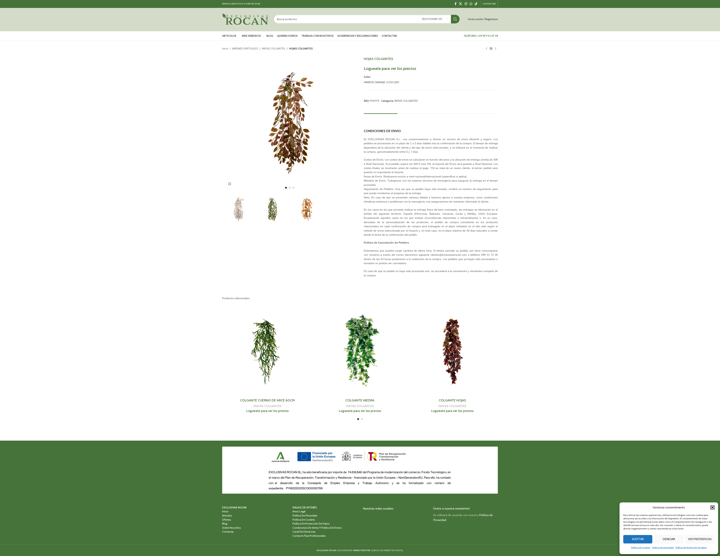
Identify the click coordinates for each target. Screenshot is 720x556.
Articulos (227, 515)
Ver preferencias (700, 539)
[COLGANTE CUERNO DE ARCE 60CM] (267, 351)
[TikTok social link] (476, 4)
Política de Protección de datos (691, 547)
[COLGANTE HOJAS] (452, 351)
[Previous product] (486, 48)
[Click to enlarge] (229, 184)
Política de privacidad (663, 547)
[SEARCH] (455, 19)
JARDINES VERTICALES (245, 48)
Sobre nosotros (231, 527)
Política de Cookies (640, 547)
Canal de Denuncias (304, 531)
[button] (712, 507)
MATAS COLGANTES (273, 48)
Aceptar (638, 539)
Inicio (225, 48)
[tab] (381, 119)
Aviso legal (298, 511)
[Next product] (495, 48)
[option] (286, 188)
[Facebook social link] (455, 4)
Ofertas (226, 519)
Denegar (669, 539)
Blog (224, 523)
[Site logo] (245, 18)
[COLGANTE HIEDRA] (360, 351)
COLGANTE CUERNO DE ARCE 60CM (267, 400)
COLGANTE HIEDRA (359, 400)
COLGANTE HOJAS (452, 400)
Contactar (228, 531)
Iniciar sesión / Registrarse (483, 19)
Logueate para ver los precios (390, 68)
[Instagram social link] (465, 4)
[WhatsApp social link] (470, 4)
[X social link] (460, 4)
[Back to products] (491, 48)
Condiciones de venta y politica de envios (317, 527)
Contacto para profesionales (309, 535)
